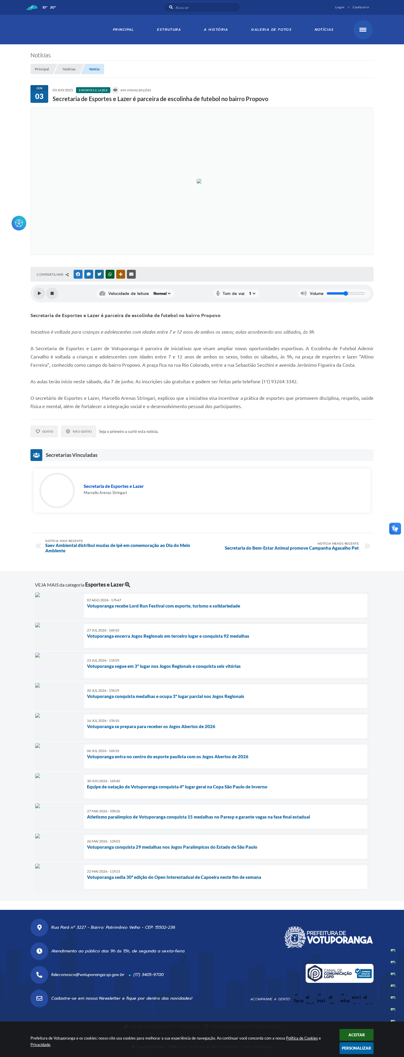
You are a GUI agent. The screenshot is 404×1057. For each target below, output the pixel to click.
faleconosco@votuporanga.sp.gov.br (88, 975)
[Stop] (52, 293)
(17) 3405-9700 (148, 975)
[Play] (39, 293)
